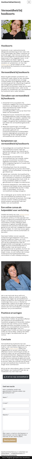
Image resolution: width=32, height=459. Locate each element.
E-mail (5, 403)
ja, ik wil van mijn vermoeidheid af (16, 377)
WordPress (26, 457)
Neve (4, 457)
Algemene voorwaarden (9, 455)
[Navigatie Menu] (29, 2)
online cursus (5, 64)
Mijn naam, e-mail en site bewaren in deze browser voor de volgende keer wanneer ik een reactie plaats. (15, 435)
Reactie (6, 415)
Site (4, 409)
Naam (5, 397)
